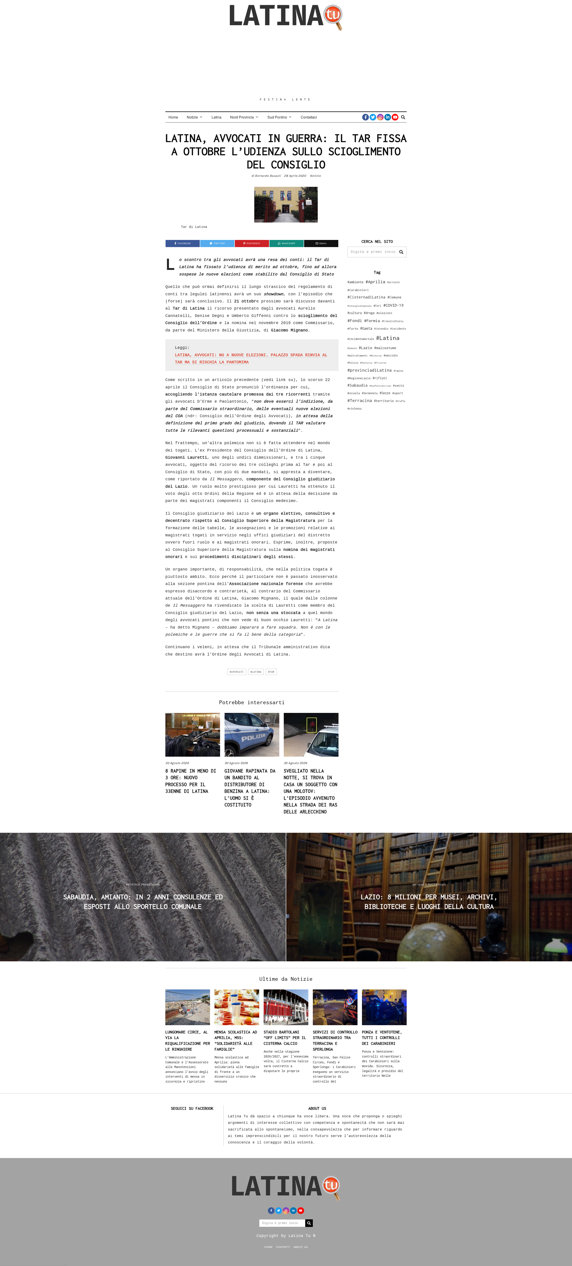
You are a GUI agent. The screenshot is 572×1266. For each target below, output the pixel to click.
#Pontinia (366, 362)
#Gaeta (366, 328)
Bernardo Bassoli (268, 176)
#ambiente (355, 282)
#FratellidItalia (392, 321)
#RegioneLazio (359, 378)
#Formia (372, 320)
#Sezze (385, 393)
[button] (401, 252)
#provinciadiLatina (369, 370)
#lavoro (352, 348)
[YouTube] (395, 117)
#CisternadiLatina (366, 297)
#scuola (353, 393)
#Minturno (376, 355)
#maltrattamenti (357, 355)
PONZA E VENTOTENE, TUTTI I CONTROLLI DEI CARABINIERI (382, 1038)
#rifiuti (380, 378)
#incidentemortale (360, 339)
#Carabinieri (358, 290)
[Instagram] (380, 117)
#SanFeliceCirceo (380, 386)
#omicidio (391, 355)
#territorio (384, 401)
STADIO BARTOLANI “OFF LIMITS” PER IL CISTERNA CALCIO (285, 1038)
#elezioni (384, 313)
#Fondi (354, 320)
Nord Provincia (242, 117)
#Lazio (365, 348)
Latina (216, 117)
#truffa (400, 401)
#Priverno (380, 362)
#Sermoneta (370, 393)
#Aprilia (375, 281)
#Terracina (359, 400)
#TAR (271, 671)
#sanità (398, 385)
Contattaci (309, 117)
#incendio (381, 328)
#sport (397, 393)
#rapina (398, 370)
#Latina (255, 671)
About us (301, 1247)
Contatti (283, 1247)
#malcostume (385, 348)
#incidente (398, 328)
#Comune (394, 297)
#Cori (377, 305)
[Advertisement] (286, 64)
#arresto (393, 282)
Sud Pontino (277, 117)
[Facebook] (365, 117)
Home (173, 117)
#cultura (354, 313)
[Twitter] (373, 117)
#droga (369, 313)
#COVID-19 (393, 305)
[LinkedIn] (387, 117)
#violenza (354, 408)
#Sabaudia (357, 385)
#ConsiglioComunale (359, 306)
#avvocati (237, 671)
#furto (352, 328)
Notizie (192, 117)
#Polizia (352, 362)
